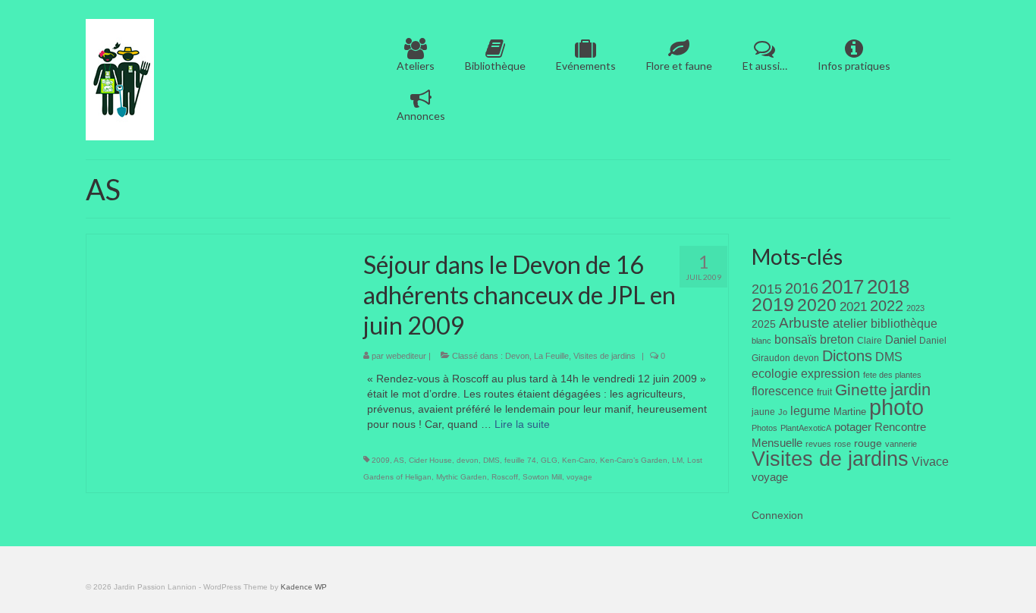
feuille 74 (520, 460)
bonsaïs (795, 339)
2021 (853, 307)
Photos (764, 427)
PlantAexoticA (805, 427)
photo (896, 407)
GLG (549, 460)
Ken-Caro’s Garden (633, 460)
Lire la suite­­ (522, 424)
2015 (767, 289)
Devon (517, 355)
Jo (782, 412)
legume (810, 410)
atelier (850, 323)
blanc (761, 340)
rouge (868, 443)
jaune (763, 412)
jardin (910, 389)
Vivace (930, 461)
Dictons (847, 355)
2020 (817, 305)
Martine (850, 411)
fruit (824, 392)
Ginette (861, 390)
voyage (579, 477)
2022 (886, 305)
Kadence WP (304, 587)
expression (830, 373)
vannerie (901, 443)
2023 (915, 308)
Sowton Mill (542, 477)
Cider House (430, 460)
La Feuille (551, 355)
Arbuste (804, 323)
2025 (764, 324)
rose (842, 443)
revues (818, 443)
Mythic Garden (461, 477)
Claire (869, 340)
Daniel (900, 340)
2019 (773, 304)
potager (852, 426)
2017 (842, 286)
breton (837, 339)
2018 (888, 286)
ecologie (775, 373)
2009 (381, 460)
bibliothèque (904, 323)
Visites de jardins (604, 355)
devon (468, 460)
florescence (783, 391)
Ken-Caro (578, 460)
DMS (491, 460)
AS (399, 460)
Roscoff (504, 477)
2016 (801, 288)
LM (677, 460)
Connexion (777, 515)
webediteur (406, 355)
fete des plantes (892, 374)
